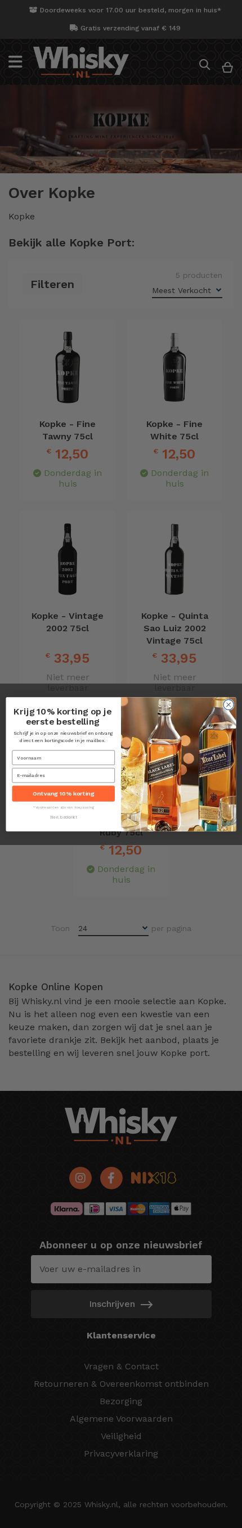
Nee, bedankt (64, 817)
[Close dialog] (228, 704)
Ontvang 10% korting (63, 793)
